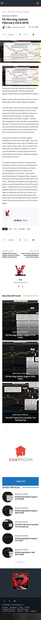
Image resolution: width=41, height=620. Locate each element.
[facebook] (18, 286)
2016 (10, 229)
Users (21, 607)
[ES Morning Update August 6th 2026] (7, 538)
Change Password (8, 609)
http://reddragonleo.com (20, 282)
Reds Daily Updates (23, 12)
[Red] (4, 27)
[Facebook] (4, 601)
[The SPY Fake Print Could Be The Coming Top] (20, 402)
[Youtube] (15, 601)
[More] (33, 34)
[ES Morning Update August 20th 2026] (20, 361)
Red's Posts (11, 12)
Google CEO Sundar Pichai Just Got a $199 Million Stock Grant (10, 255)
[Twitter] (9, 601)
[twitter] (22, 286)
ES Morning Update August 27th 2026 (20, 336)
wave (28, 229)
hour (15, 229)
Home (4, 12)
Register (33, 611)
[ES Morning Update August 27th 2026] (20, 320)
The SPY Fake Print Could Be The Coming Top (20, 419)
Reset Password (23, 609)
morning (22, 229)
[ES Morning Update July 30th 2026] (7, 552)
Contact (5, 607)
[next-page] (7, 427)
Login (27, 611)
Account (20, 611)
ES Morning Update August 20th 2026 (20, 377)
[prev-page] (3, 427)
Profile (27, 607)
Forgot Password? (8, 611)
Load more (19, 562)
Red (9, 27)
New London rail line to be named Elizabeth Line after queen (30, 255)
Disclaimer (13, 607)
